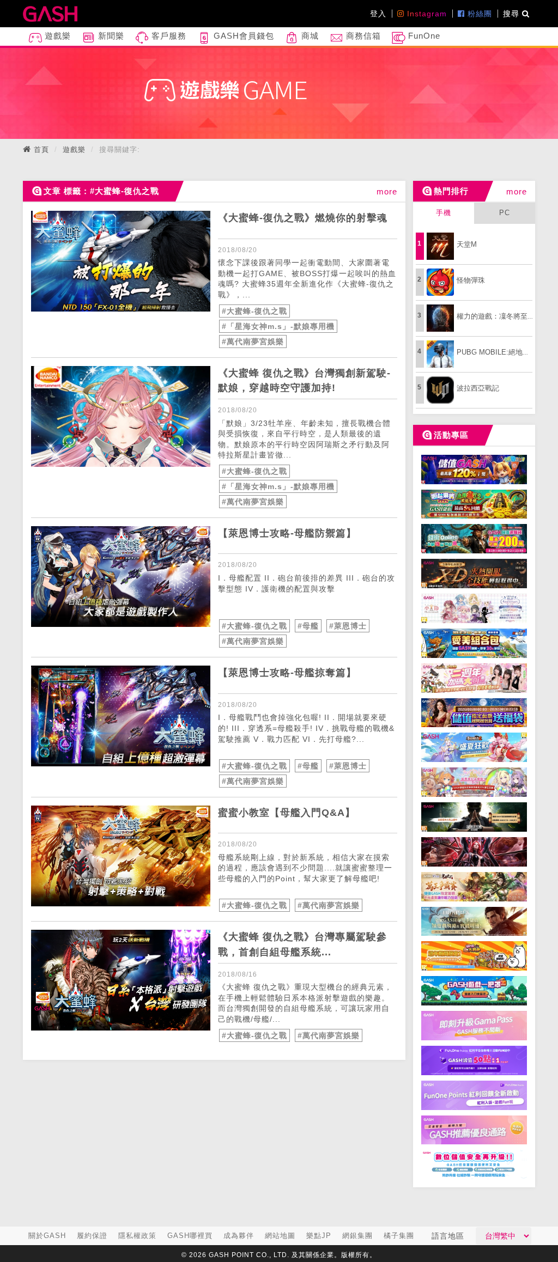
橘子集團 (399, 1235)
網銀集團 (357, 1235)
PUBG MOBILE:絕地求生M (500, 352)
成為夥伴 (238, 1235)
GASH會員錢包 (242, 35)
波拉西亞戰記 (478, 388)
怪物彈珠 (471, 280)
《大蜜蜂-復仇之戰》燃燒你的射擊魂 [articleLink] (302, 217)
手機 (443, 213)
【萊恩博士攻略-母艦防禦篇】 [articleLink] (287, 533)
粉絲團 (478, 13)
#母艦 (308, 625)
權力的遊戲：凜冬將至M (495, 316)
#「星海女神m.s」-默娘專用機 (278, 326)
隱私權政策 (137, 1235)
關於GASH (47, 1235)
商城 (309, 35)
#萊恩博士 (348, 625)
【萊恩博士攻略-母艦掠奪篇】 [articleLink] (287, 672)
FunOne (422, 35)
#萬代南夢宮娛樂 (253, 341)
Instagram (425, 13)
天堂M (467, 244)
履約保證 (92, 1235)
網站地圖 (280, 1235)
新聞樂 (109, 35)
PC (504, 213)
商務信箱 (362, 35)
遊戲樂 (56, 35)
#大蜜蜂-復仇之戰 (254, 311)
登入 (378, 13)
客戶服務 (167, 35)
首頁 (41, 149)
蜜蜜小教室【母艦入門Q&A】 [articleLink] (286, 812)
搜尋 (512, 13)
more (387, 191)
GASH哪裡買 (190, 1235)
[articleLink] (120, 261)
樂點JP (318, 1235)
